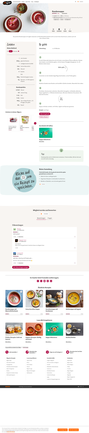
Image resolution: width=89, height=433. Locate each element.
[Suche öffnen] (75, 1)
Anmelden (81, 1)
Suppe (62, 19)
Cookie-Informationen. (11, 431)
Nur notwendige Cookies (62, 429)
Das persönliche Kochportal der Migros (13, 347)
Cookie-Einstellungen (51, 374)
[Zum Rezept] (14, 302)
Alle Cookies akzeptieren (73, 429)
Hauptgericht (67, 19)
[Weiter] (35, 123)
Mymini (19, 229)
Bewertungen (41, 218)
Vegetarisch (56, 19)
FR (80, 386)
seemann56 (20, 253)
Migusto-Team (22, 240)
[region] (44, 429)
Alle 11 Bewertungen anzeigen (20, 267)
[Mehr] (75, 237)
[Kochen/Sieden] (74, 333)
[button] (14, 229)
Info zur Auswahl (18, 51)
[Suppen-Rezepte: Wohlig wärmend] (34, 333)
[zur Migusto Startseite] (7, 2)
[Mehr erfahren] (45, 140)
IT (83, 386)
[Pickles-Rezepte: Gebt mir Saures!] (14, 333)
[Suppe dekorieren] (54, 333)
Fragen (50, 218)
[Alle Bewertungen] (55, 13)
